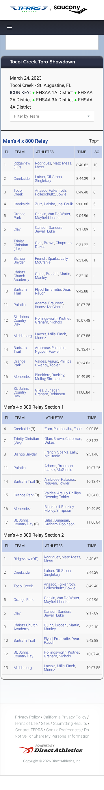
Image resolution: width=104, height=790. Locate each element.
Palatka (20, 305)
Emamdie (53, 289)
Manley (41, 277)
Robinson (57, 394)
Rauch (40, 293)
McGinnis (55, 307)
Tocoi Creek (18, 192)
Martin (65, 274)
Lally (64, 258)
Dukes (40, 246)
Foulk (68, 204)
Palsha (49, 204)
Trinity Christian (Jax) (21, 245)
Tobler (54, 365)
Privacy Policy (27, 717)
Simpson (54, 378)
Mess (66, 163)
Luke (51, 231)
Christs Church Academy (21, 276)
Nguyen (41, 351)
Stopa (57, 177)
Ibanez (40, 307)
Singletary (43, 180)
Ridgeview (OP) (22, 165)
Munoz (40, 338)
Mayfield (42, 217)
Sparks (53, 258)
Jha (60, 204)
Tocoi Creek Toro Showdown (42, 62)
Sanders (55, 227)
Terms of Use (26, 723)
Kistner (64, 318)
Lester (55, 217)
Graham (41, 322)
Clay (17, 229)
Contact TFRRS (29, 729)
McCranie (43, 262)
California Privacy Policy (64, 717)
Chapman (64, 243)
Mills (52, 334)
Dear (66, 289)
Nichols (56, 322)
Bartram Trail (20, 291)
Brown (49, 243)
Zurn (38, 204)
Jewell (40, 231)
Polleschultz (45, 194)
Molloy (40, 378)
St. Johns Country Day (21, 320)
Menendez (22, 376)
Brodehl (52, 274)
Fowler (54, 351)
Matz (57, 163)
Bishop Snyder (19, 260)
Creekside (22, 178)
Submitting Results (70, 723)
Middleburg (23, 336)
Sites (45, 723)
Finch (61, 334)
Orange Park (19, 216)
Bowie (61, 194)
